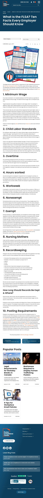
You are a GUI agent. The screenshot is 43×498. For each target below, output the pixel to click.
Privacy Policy (16, 488)
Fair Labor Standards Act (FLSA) (11, 86)
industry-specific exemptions (19, 231)
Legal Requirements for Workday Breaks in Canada (10, 370)
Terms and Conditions (27, 436)
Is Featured (31, 334)
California (22, 334)
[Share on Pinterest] (39, 44)
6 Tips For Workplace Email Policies (10, 405)
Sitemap (9, 488)
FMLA (24, 323)
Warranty (25, 431)
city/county (28, 123)
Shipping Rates (26, 428)
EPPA (15, 320)
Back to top (20, 492)
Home (4, 11)
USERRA (9, 322)
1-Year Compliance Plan (29, 325)
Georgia (26, 334)
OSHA (28, 322)
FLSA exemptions (29, 230)
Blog (9, 11)
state (16, 123)
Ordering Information (27, 434)
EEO (9, 323)
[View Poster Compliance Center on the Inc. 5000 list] (30, 481)
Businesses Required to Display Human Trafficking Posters (31, 370)
